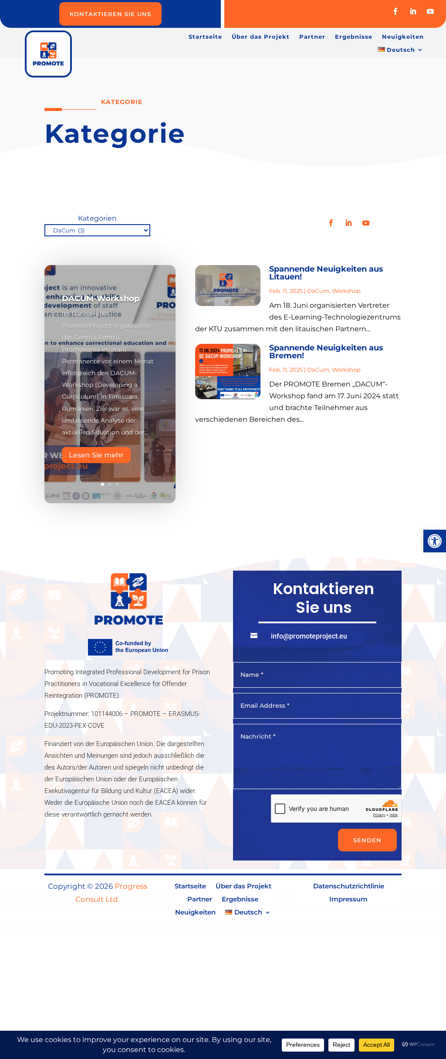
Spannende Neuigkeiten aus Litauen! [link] (326, 273)
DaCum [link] (318, 290)
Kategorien (97, 218)
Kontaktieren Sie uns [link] (110, 13)
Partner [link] (312, 37)
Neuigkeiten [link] (403, 37)
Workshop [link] (346, 290)
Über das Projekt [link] (261, 37)
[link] (434, 541)
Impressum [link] (348, 899)
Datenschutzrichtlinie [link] (348, 886)
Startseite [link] (205, 37)
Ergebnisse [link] (353, 37)
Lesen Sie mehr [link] (96, 455)
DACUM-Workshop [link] (100, 298)
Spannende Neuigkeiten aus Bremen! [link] (326, 351)
